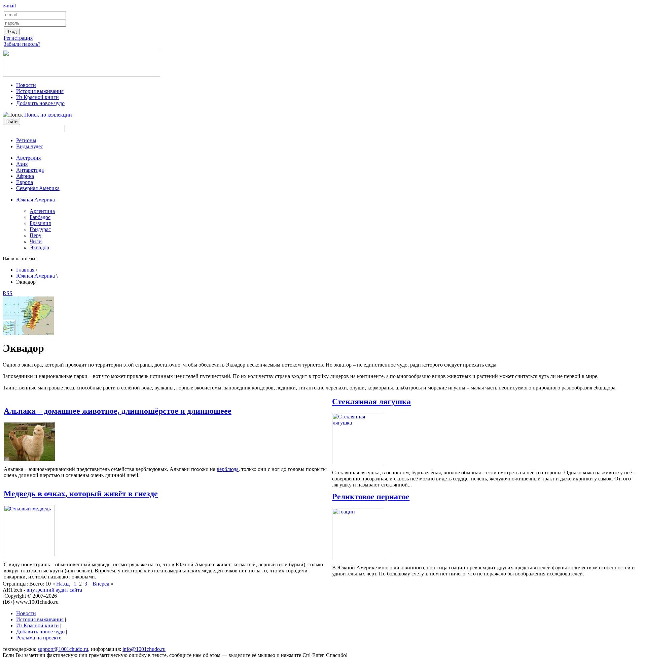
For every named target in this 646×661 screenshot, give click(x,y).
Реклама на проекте (38, 637)
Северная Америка (38, 188)
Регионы (26, 140)
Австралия (28, 158)
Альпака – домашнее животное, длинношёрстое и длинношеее (117, 411)
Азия (22, 164)
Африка (25, 176)
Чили (36, 241)
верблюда (228, 469)
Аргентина (42, 211)
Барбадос (40, 217)
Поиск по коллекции (48, 115)
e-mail (9, 5)
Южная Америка (35, 276)
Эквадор (39, 247)
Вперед (101, 584)
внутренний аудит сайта (54, 590)
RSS (7, 293)
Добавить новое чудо (40, 103)
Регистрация (18, 38)
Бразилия (40, 223)
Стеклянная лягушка (371, 401)
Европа (24, 182)
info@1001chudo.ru (144, 649)
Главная (25, 270)
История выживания (40, 91)
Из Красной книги (37, 97)
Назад (63, 584)
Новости (26, 85)
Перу (35, 235)
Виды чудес (29, 146)
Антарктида (30, 170)
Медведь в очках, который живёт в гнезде (81, 493)
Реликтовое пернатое (370, 496)
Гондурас (40, 229)
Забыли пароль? (22, 44)
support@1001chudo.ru (63, 649)
